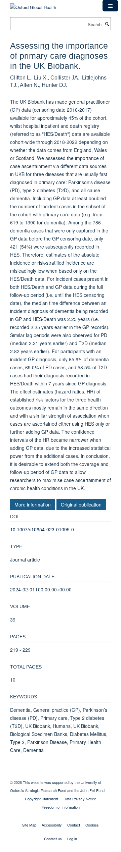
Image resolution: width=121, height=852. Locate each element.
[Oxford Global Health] (33, 5)
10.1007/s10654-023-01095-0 (42, 529)
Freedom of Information (61, 807)
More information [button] (32, 504)
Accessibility (52, 825)
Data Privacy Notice (80, 798)
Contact (73, 825)
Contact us (53, 838)
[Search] (107, 24)
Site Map (29, 825)
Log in (72, 838)
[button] (110, 5)
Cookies (92, 825)
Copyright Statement (41, 798)
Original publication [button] (81, 504)
